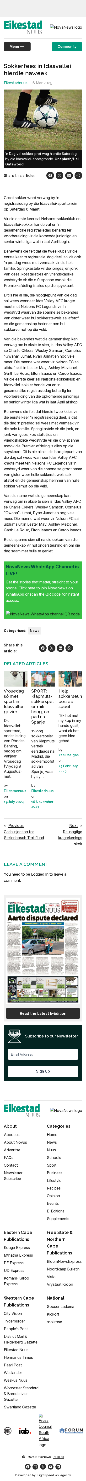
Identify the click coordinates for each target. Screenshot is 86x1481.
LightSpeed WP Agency (54, 1475)
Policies (58, 1457)
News (34, 631)
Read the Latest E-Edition (43, 1013)
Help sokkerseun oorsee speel (70, 698)
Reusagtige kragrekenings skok (70, 837)
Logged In (39, 874)
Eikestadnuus (15, 83)
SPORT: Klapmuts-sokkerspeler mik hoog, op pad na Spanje (42, 706)
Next (73, 825)
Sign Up (43, 1071)
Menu (11, 46)
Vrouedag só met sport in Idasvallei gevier (14, 701)
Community (67, 46)
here (32, 588)
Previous (16, 825)
